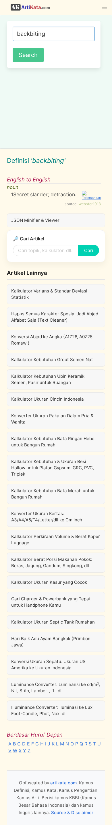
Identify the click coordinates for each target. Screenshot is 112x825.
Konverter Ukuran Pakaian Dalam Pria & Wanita (52, 419)
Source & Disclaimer (72, 812)
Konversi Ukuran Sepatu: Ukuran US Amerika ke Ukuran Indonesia (48, 664)
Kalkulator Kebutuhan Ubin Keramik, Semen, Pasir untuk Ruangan (48, 379)
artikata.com (63, 783)
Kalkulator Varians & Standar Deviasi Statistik (49, 294)
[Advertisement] (56, 107)
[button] (104, 7)
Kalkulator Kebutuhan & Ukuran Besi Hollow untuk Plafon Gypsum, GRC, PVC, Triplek (52, 468)
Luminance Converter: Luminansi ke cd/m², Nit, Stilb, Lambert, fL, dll (55, 687)
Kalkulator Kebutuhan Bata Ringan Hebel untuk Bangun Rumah (53, 442)
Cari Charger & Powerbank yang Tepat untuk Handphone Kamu (51, 602)
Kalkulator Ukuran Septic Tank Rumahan (53, 622)
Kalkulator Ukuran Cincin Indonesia (47, 399)
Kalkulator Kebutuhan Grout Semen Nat (52, 359)
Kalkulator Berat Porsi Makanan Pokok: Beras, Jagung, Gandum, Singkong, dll (51, 562)
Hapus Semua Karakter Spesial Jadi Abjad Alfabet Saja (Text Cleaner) (54, 317)
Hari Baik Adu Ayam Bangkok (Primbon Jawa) (50, 642)
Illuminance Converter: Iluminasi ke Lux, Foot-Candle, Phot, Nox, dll (52, 710)
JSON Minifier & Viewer (35, 220)
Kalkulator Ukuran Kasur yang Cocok (49, 582)
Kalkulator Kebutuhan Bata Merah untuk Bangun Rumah (52, 494)
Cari (88, 250)
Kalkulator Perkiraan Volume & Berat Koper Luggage (55, 539)
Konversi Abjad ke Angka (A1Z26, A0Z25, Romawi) (52, 340)
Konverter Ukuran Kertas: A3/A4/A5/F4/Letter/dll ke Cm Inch (46, 517)
